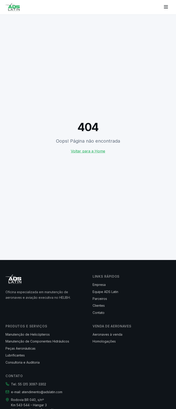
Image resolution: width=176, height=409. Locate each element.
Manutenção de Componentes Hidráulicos (37, 341)
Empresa (99, 285)
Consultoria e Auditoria (23, 362)
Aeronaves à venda (107, 334)
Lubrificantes (15, 355)
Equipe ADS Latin (105, 292)
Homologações (104, 341)
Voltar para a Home (88, 151)
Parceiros (100, 299)
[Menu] (165, 7)
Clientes (99, 305)
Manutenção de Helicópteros (28, 334)
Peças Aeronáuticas (21, 348)
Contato (98, 313)
